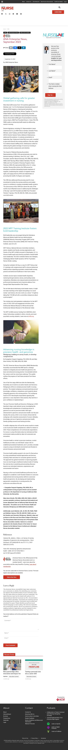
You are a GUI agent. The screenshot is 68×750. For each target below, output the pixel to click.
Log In (65, 1)
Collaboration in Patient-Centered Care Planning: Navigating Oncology (55, 714)
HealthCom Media (58, 1)
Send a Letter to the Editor (32, 716)
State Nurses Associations (47, 1)
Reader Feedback (29, 718)
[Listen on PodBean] (49, 731)
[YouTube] (17, 14)
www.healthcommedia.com (57, 702)
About (23, 1)
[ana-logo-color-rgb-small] (6, 36)
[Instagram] (9, 14)
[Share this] (15, 47)
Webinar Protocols (30, 723)
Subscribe (6, 720)
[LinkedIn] (13, 14)
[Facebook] (2, 14)
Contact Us (28, 1)
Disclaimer (43, 738)
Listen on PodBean (56, 731)
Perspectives (6, 718)
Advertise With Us (29, 714)
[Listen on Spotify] (49, 723)
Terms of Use (25, 738)
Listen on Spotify (56, 723)
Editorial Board (7, 714)
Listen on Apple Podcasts (56, 727)
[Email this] (11, 47)
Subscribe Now (11, 577)
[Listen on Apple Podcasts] (49, 727)
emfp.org (31, 316)
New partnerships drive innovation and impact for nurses (12, 674)
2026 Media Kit (36, 1)
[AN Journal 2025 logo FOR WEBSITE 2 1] (7, 9)
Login (4, 722)
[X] (5, 14)
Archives (5, 716)
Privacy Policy (34, 738)
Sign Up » (50, 95)
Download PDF (9, 53)
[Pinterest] (21, 14)
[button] (2, 1)
